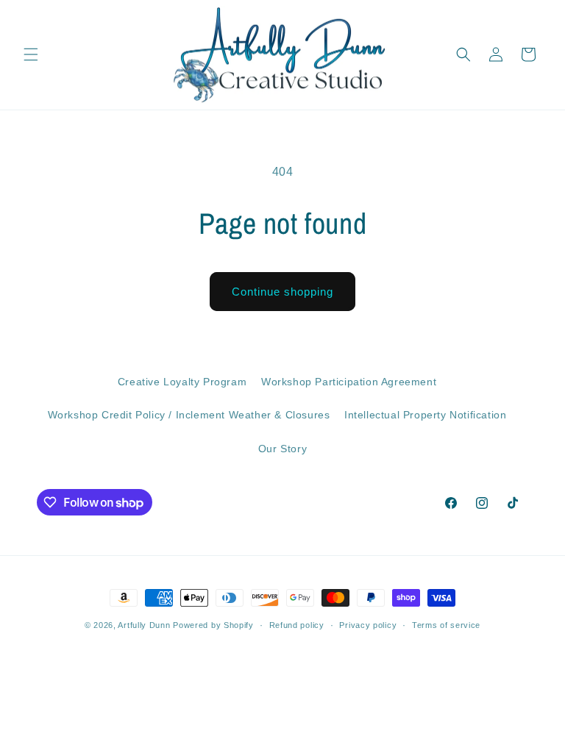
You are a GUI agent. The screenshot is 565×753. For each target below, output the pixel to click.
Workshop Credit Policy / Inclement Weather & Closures (189, 415)
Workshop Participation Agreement (348, 382)
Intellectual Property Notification (425, 415)
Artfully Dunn (144, 625)
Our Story (282, 448)
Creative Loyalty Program (182, 382)
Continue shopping (282, 291)
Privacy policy (368, 625)
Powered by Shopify (213, 625)
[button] (31, 54)
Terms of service (446, 625)
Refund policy (296, 625)
